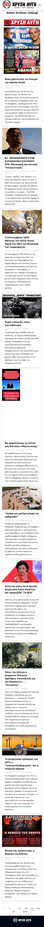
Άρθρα (7, 857)
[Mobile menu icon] (40, 5)
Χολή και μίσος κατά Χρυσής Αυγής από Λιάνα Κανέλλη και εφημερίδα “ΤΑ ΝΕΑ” (21, 589)
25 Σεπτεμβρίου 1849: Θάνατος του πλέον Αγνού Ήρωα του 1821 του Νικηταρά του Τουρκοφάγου (21, 242)
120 (38, 908)
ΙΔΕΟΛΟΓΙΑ (8, 329)
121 (13, 911)
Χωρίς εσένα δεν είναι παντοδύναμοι (17, 323)
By (33, 86)
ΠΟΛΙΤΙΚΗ (24, 86)
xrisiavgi (33, 12)
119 (31, 908)
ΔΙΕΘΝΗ (7, 688)
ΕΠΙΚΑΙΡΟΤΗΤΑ (10, 450)
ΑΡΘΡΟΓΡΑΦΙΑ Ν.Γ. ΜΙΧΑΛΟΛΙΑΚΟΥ (16, 171)
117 (19, 908)
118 (25, 908)
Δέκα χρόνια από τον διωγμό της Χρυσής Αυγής (21, 81)
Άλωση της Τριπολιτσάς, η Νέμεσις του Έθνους (19, 852)
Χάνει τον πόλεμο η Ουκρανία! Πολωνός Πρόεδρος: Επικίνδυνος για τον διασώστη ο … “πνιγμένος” (20, 678)
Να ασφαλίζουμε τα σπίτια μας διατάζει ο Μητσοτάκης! (21, 444)
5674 (25, 911)
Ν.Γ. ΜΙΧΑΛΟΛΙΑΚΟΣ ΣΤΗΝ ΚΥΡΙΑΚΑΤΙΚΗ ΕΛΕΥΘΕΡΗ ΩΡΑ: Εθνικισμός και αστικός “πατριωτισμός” (21, 162)
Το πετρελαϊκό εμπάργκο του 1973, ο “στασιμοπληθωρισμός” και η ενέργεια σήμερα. (21, 764)
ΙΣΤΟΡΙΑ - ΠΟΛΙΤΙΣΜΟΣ (13, 86)
